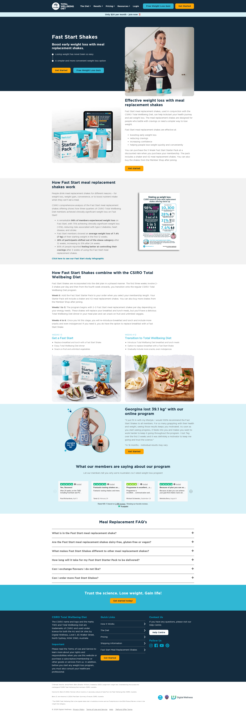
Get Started (184, 6)
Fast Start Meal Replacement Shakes (119, 650)
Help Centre (158, 632)
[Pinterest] (167, 645)
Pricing (109, 6)
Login (136, 6)
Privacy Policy (78, 709)
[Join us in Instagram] (151, 645)
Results (97, 6)
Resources (122, 6)
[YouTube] (162, 645)
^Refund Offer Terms (123, 709)
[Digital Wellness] (182, 697)
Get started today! (123, 601)
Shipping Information (111, 643)
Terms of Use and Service (96, 709)
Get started (134, 168)
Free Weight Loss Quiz (158, 6)
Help (111, 709)
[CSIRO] (160, 697)
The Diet (84, 6)
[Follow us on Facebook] (156, 645)
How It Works (107, 624)
